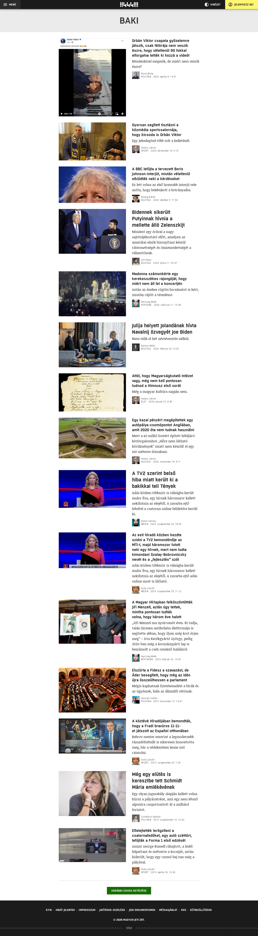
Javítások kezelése (112, 909)
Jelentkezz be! (243, 4)
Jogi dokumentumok (142, 909)
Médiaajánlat (168, 909)
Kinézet (215, 4)
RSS (183, 909)
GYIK (49, 909)
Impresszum (87, 909)
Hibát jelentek (65, 909)
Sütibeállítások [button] (201, 909)
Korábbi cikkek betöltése (129, 890)
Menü (12, 4)
